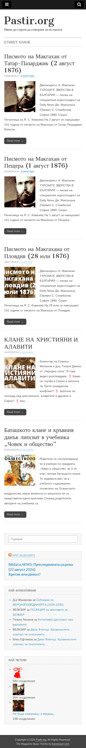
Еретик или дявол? (25, 574)
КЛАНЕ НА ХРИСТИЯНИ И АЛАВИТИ (41, 343)
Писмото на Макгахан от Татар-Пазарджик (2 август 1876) (39, 63)
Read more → (15, 140)
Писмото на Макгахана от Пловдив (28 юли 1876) (37, 252)
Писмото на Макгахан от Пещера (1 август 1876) (36, 162)
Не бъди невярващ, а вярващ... (34, 713)
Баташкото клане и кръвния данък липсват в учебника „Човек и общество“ (39, 437)
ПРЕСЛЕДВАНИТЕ (23, 555)
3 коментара (26, 75)
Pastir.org (29, 20)
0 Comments (26, 352)
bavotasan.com (60, 744)
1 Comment (25, 261)
